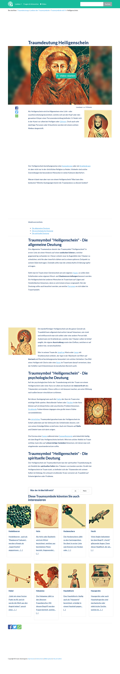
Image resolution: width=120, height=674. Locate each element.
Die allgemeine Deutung (41, 228)
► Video (43, 4)
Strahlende (32, 409)
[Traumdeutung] (10, 4)
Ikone (58, 362)
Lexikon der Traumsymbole (39, 10)
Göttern (63, 121)
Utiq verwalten (57, 659)
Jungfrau (61, 352)
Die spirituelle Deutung (40, 233)
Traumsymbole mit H (58, 10)
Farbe (59, 399)
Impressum (31, 659)
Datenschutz (39, 659)
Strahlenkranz (85, 166)
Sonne (44, 436)
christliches (35, 419)
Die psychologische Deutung (42, 231)
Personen (71, 286)
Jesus (76, 352)
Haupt (75, 273)
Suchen (107, 4)
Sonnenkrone (67, 166)
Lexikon (18, 4)
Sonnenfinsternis (65, 436)
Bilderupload (48, 659)
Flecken (70, 402)
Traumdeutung (22, 10)
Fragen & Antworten (31, 4)
